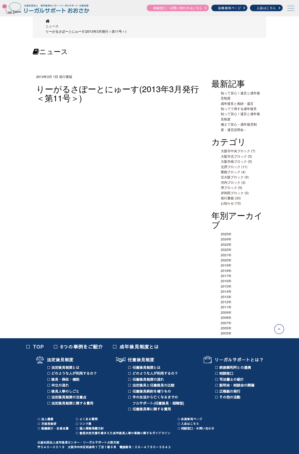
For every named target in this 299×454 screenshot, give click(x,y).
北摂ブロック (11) (234, 166)
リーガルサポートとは (237, 359)
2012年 (226, 301)
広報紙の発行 (229, 391)
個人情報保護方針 (91, 428)
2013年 (226, 296)
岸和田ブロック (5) (235, 192)
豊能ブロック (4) (233, 171)
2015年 (226, 286)
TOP (38, 346)
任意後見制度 (141, 359)
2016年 (226, 280)
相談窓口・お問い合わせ (197, 428)
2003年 (226, 333)
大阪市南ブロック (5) (236, 161)
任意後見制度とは (146, 367)
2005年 (226, 328)
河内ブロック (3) (233, 182)
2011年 (226, 307)
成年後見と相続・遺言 (237, 103)
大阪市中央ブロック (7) (238, 150)
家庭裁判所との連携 (235, 367)
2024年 (226, 239)
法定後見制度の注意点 (68, 396)
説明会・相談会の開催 (236, 385)
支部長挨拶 (49, 424)
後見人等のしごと (65, 391)
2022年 (226, 249)
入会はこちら (266, 8)
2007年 (226, 322)
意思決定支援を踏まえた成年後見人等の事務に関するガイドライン (125, 433)
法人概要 (47, 419)
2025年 (226, 234)
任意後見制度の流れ (148, 379)
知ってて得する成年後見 (239, 108)
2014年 (226, 291)
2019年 (226, 265)
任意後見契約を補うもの (151, 391)
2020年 (226, 260)
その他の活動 (229, 396)
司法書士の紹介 (231, 379)
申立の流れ (60, 385)
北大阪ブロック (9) (235, 177)
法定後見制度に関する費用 (72, 403)
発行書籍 (65, 76)
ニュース (52, 26)
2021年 (226, 255)
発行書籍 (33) (231, 198)
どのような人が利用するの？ (74, 373)
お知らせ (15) (231, 203)
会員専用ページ (229, 8)
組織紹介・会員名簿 (55, 428)
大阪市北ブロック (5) (236, 156)
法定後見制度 (60, 359)
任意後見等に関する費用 (151, 408)
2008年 (226, 317)
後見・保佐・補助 (65, 379)
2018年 (226, 270)
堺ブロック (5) (231, 187)
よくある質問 (88, 419)
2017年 (226, 275)
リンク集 (85, 424)
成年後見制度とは (139, 346)
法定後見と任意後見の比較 (153, 385)
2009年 (226, 312)
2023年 (226, 244)
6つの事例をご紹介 (82, 346)
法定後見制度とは (65, 367)
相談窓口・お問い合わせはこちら (177, 8)
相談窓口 (226, 373)
